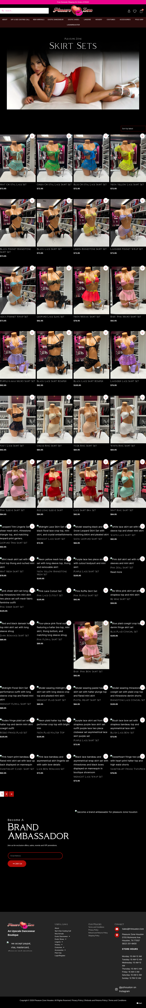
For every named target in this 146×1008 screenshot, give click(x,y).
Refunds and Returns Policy (96, 1000)
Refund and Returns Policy (98, 933)
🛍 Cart (139, 1003)
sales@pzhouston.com (133, 929)
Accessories (125, 19)
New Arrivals (38, 19)
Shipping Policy (93, 935)
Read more (116, 572)
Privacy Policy (93, 930)
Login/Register (73, 25)
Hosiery (98, 19)
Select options (33, 182)
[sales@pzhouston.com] (117, 929)
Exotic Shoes (73, 19)
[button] (32, 136)
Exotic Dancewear (55, 19)
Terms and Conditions (96, 927)
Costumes (111, 19)
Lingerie (87, 19)
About (4, 19)
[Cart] (141, 11)
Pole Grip (139, 19)
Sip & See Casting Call (20, 19)
